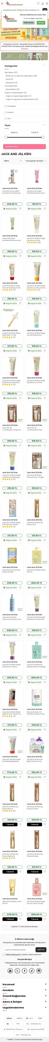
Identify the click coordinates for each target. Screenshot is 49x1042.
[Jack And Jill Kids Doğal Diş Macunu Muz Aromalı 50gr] (37, 271)
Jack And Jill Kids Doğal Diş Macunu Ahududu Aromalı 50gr (11, 382)
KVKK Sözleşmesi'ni (13, 954)
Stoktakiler (11, 106)
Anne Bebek (11, 86)
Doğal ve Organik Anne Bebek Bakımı (22, 99)
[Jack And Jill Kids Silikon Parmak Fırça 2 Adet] (12, 508)
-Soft (9, 1039)
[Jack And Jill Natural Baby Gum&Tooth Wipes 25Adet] (37, 745)
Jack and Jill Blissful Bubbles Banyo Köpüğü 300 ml (36, 666)
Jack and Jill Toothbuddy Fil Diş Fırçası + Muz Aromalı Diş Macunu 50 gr (36, 429)
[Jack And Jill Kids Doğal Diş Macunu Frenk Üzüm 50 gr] (37, 603)
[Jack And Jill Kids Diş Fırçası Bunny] (12, 792)
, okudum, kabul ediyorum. (24, 955)
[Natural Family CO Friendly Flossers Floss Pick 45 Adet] (37, 697)
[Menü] (2, 3)
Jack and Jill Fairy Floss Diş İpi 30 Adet (11, 571)
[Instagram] (39, 973)
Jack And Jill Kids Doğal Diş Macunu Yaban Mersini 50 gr (11, 666)
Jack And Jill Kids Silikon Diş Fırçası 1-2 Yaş (11, 334)
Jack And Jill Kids (10, 188)
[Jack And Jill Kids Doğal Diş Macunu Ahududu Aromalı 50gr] (12, 366)
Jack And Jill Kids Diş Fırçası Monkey (35, 855)
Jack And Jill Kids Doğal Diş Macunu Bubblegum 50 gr (11, 476)
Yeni (9, 118)
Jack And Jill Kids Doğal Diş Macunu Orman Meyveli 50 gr (36, 382)
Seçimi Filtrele (11, 146)
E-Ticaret (16, 1039)
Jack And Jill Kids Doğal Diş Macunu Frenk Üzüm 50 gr (36, 618)
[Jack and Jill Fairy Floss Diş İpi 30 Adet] (12, 555)
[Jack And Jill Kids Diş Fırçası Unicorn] (37, 792)
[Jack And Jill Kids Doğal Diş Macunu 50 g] (37, 224)
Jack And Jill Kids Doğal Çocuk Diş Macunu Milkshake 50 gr (36, 334)
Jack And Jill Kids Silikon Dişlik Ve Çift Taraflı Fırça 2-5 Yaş (12, 713)
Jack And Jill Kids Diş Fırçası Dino (35, 524)
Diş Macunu (11, 83)
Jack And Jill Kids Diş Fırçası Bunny (10, 808)
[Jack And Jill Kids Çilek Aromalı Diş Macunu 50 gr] (12, 271)
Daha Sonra (28, 23)
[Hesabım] (43, 4)
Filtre (6, 161)
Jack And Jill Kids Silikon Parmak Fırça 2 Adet (11, 524)
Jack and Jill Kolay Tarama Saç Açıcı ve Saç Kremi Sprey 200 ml (12, 618)
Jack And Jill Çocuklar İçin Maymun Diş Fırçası (11, 192)
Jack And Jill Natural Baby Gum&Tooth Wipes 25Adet (35, 760)
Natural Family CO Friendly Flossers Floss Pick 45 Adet (35, 713)
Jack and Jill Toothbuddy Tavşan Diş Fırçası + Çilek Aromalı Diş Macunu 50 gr (11, 429)
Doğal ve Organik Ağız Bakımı (18, 96)
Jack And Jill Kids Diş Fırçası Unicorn (35, 808)
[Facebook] (24, 973)
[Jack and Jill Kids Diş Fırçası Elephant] (12, 839)
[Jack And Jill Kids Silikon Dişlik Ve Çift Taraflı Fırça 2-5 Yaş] (12, 697)
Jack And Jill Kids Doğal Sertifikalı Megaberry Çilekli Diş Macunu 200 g (11, 760)
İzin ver (41, 23)
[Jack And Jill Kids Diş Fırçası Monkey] (37, 839)
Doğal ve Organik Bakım (16, 93)
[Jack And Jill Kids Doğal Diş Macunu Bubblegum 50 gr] (12, 461)
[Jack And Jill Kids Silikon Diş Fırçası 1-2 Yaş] (12, 318)
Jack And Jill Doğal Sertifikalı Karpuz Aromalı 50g (37, 192)
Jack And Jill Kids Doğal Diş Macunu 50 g (36, 239)
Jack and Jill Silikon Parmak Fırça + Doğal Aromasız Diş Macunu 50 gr (37, 476)
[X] (17, 973)
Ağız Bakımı (11, 72)
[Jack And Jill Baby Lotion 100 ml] (12, 887)
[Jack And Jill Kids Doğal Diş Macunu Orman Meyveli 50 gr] (37, 366)
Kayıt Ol (41, 950)
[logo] (14, 3)
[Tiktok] (31, 973)
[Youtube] (10, 973)
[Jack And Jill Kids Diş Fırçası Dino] (37, 508)
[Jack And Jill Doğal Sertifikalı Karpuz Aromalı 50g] (37, 176)
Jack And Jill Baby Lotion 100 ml (12, 902)
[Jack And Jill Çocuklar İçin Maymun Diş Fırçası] (12, 176)
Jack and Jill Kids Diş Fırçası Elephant (10, 855)
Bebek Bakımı (12, 89)
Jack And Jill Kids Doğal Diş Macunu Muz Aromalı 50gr (36, 287)
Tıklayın (24, 48)
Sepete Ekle (11, 208)
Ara (44, 10)
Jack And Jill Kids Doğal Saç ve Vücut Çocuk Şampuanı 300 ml (36, 902)
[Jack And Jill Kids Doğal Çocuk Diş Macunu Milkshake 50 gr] (37, 318)
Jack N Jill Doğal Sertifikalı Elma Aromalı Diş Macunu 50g (11, 239)
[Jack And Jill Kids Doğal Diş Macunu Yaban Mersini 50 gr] (12, 650)
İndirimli (10, 112)
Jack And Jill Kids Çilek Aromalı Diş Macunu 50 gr (11, 287)
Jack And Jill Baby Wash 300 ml (36, 571)
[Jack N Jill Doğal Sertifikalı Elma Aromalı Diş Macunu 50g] (12, 224)
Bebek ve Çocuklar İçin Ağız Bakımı (21, 76)
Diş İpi (9, 79)
